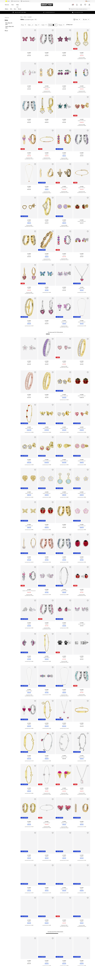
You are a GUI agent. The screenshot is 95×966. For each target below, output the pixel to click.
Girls (25, 17)
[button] (77, 19)
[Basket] (89, 5)
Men (13, 4)
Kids (17, 4)
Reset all (70, 24)
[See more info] (29, 57)
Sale (29, 25)
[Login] (77, 5)
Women (7, 4)
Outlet (8, 1)
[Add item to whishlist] (35, 30)
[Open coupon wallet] (73, 5)
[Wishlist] (85, 5)
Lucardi (29, 17)
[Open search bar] (69, 9)
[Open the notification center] (81, 4)
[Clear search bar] (89, 9)
